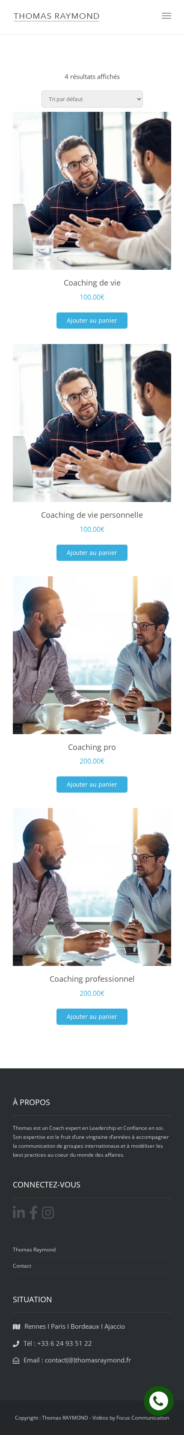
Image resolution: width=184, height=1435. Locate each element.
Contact (22, 1265)
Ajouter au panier (92, 320)
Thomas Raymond (34, 1249)
